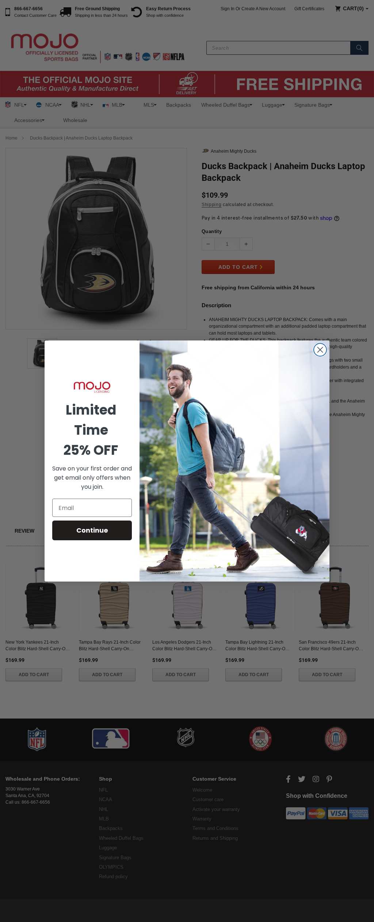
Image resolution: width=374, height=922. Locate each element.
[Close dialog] (320, 349)
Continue (92, 530)
